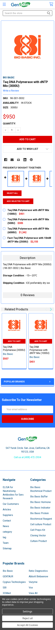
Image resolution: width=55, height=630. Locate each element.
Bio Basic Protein (39, 513)
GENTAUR (8, 576)
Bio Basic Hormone (40, 502)
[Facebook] (5, 159)
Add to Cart (14, 341)
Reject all (27, 618)
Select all (12, 193)
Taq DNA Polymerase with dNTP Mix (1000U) (39, 350)
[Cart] (51, 4)
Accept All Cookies (27, 625)
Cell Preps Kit (37, 529)
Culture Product (38, 541)
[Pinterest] (31, 159)
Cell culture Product (40, 524)
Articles (7, 509)
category (7, 531)
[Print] (18, 159)
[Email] (12, 159)
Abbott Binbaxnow (38, 576)
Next (50, 309)
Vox (31, 587)
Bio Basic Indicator (40, 507)
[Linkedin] (25, 159)
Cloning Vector (38, 535)
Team (6, 542)
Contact (7, 520)
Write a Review (11, 90)
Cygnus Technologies (14, 582)
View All (33, 593)
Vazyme (33, 582)
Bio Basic (8, 570)
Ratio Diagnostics (38, 570)
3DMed (7, 593)
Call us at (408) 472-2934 (27, 457)
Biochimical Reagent (41, 518)
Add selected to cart (18, 201)
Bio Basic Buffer (39, 496)
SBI (5, 587)
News (6, 526)
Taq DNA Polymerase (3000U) (14, 348)
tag (4, 537)
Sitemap (7, 548)
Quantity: (9, 123)
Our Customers (11, 503)
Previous (46, 309)
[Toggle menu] (4, 4)
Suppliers (8, 515)
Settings (27, 611)
